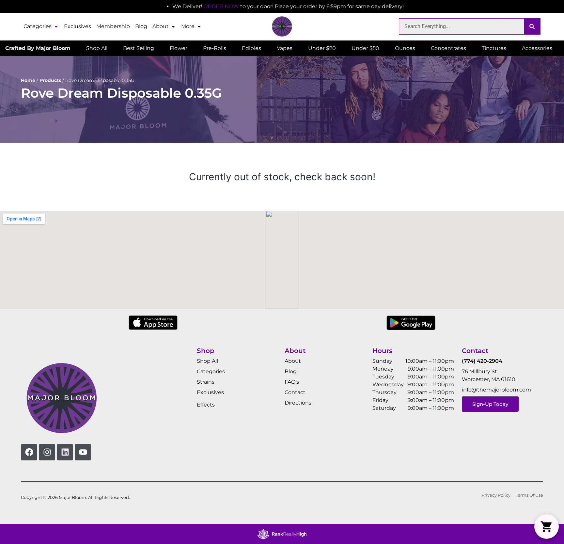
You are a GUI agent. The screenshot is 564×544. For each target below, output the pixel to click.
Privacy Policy (495, 495)
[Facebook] (29, 452)
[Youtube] (83, 452)
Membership (113, 26)
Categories (38, 26)
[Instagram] (47, 452)
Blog (141, 26)
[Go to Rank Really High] (282, 534)
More (188, 26)
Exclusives (77, 26)
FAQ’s (292, 382)
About (160, 26)
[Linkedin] (65, 452)
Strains (205, 382)
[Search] (532, 26)
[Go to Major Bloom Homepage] (282, 26)
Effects (206, 405)
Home (28, 80)
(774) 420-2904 (482, 361)
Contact (295, 392)
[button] (546, 526)
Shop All (207, 361)
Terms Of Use (529, 495)
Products (50, 80)
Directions (298, 403)
